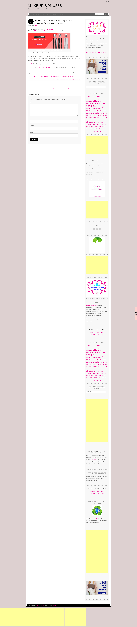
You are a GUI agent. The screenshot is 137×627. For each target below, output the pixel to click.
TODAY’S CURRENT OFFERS (44, 67)
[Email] (136, 312)
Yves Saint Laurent (101, 128)
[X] (136, 317)
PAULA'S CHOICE (89, 119)
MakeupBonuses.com (92, 305)
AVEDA (99, 96)
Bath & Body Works (97, 99)
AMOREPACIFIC (94, 96)
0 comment (78, 73)
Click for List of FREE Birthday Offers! (96, 52)
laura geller (92, 115)
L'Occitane (89, 113)
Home (32, 14)
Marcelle (36, 25)
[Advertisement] (97, 145)
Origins (104, 118)
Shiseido (88, 124)
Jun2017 (30, 22)
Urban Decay (92, 128)
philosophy (90, 122)
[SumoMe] (136, 319)
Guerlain (94, 110)
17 (31, 20)
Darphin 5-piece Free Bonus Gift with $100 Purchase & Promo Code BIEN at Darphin (51, 76)
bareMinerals (89, 99)
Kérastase (104, 110)
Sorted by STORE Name (97, 334)
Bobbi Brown (97, 101)
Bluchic (54, 605)
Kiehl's (98, 110)
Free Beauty (54, 14)
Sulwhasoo (96, 126)
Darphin (96, 106)
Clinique (90, 105)
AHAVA (88, 96)
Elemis (101, 106)
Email (32, 125)
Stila (87, 126)
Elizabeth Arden (97, 108)
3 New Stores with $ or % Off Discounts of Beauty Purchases (63, 79)
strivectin (91, 126)
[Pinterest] (136, 310)
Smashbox (104, 124)
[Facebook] (136, 308)
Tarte (100, 126)
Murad (100, 117)
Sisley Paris (94, 124)
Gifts (37, 14)
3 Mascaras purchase (40, 31)
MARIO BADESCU (94, 117)
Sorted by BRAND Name (97, 332)
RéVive (99, 122)
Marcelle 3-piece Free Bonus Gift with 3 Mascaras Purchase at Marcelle (53, 21)
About (61, 14)
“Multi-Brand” (94, 459)
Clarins (103, 103)
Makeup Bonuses (45, 6)
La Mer (95, 113)
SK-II (99, 124)
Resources (45, 14)
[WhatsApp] (136, 315)
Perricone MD (96, 119)
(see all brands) (97, 131)
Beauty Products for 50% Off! (38, 87)
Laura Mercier (100, 115)
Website (32, 132)
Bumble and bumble (93, 103)
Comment (33, 103)
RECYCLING (94, 518)
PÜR (96, 122)
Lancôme (101, 113)
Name (32, 119)
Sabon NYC (103, 122)
